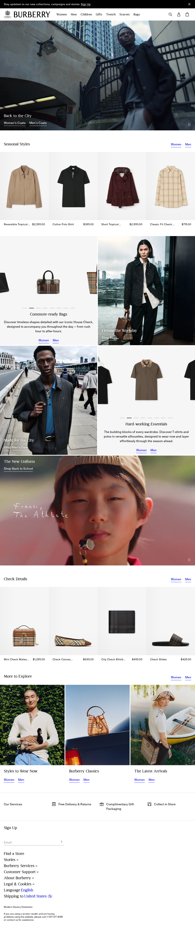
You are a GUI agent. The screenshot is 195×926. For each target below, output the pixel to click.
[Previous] (7, 272)
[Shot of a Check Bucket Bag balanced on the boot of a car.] (97, 725)
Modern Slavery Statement (18, 907)
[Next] (90, 272)
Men (188, 144)
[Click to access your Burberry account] (179, 14)
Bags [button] (136, 14)
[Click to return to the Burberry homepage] (32, 14)
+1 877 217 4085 (54, 917)
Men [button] (74, 14)
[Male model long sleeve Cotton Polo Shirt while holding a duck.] (32, 725)
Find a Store (14, 853)
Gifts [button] (99, 14)
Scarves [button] (124, 14)
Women (176, 144)
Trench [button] (111, 14)
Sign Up (86, 4)
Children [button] (86, 14)
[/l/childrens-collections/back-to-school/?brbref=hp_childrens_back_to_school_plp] (97, 510)
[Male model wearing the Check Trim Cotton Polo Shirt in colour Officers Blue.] (48, 400)
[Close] (189, 4)
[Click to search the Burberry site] (170, 14)
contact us (12, 920)
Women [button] (61, 14)
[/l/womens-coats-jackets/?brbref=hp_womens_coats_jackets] (97, 75)
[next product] (190, 184)
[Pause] (189, 125)
